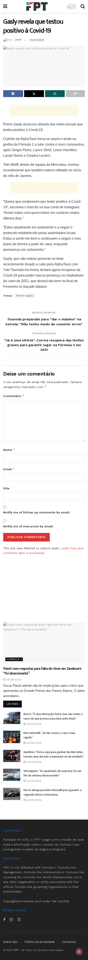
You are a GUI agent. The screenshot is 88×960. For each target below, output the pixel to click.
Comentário (13, 396)
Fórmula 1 (14, 659)
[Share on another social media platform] (75, 93)
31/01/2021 (37, 40)
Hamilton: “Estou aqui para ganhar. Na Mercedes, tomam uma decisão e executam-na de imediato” (53, 754)
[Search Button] (83, 6)
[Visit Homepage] (37, 6)
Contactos (69, 941)
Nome (9, 450)
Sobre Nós (10, 941)
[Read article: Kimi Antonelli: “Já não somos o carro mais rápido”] (11, 737)
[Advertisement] (44, 110)
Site (6, 488)
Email (9, 469)
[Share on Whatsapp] (55, 93)
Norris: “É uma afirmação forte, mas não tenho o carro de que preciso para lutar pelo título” (53, 716)
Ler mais (14, 703)
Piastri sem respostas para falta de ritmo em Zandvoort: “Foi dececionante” (42, 671)
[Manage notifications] (79, 951)
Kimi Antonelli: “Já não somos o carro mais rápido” (49, 735)
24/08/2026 (13, 679)
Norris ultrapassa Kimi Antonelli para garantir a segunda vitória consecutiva (52, 792)
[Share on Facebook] (13, 93)
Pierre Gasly (24, 295)
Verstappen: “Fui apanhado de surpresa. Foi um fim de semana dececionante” (52, 773)
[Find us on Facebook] (4, 919)
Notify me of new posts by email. (28, 526)
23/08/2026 (33, 724)
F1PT (18, 40)
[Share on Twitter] (34, 93)
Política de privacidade (40, 941)
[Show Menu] (5, 6)
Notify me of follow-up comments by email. (36, 512)
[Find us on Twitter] (19, 919)
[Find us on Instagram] (11, 919)
